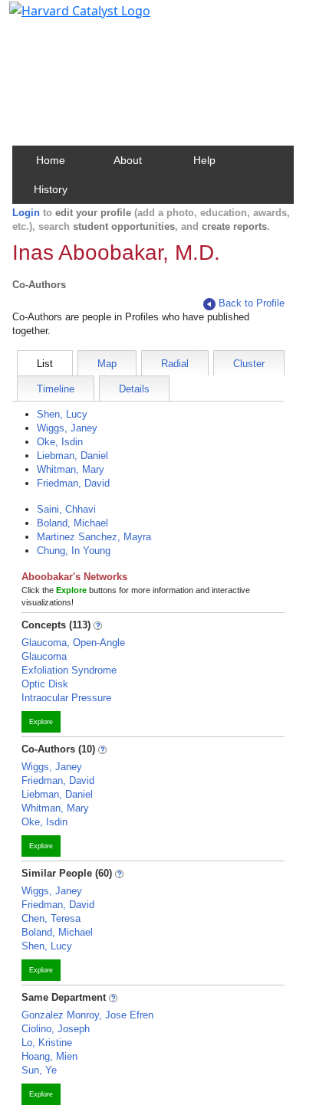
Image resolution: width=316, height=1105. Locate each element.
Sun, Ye (39, 1070)
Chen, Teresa (51, 918)
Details (134, 389)
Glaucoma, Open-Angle (73, 642)
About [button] (128, 160)
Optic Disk (44, 684)
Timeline (55, 389)
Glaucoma (44, 656)
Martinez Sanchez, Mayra (94, 537)
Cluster (249, 363)
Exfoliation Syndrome (69, 670)
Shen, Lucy (62, 414)
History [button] (50, 189)
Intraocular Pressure (66, 697)
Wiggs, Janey (67, 428)
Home (50, 160)
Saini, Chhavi (66, 509)
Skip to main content (64, 18)
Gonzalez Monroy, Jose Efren (87, 1015)
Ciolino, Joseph (55, 1029)
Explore (41, 722)
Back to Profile (252, 303)
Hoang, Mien (49, 1056)
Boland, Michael (72, 523)
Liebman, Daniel (72, 455)
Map (107, 363)
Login (26, 212)
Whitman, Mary (70, 469)
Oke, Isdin (60, 442)
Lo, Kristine (46, 1042)
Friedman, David (73, 483)
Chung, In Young (73, 550)
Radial (175, 363)
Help (204, 160)
